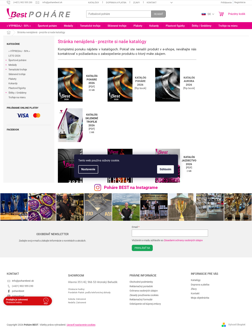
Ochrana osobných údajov (144, 290)
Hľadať (158, 14)
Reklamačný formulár (141, 299)
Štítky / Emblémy (17, 92)
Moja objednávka (200, 297)
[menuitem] (18, 26)
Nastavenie (88, 169)
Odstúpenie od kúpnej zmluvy (145, 303)
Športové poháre (17, 60)
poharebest (18, 291)
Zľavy (136, 2)
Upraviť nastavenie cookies (81, 324)
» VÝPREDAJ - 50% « (19, 51)
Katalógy (93, 2)
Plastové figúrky (17, 88)
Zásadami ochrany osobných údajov (183, 240)
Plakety (12, 79)
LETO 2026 (14, 55)
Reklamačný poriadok (141, 286)
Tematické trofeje (17, 69)
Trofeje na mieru (17, 97)
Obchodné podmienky (141, 281)
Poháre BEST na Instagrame (131, 187)
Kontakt (152, 2)
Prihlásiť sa (142, 248)
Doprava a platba (116, 2)
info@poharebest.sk (23, 280)
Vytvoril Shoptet (236, 324)
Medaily (12, 64)
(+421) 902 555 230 (22, 286)
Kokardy (12, 83)
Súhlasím (165, 169)
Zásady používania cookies (144, 295)
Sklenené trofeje (16, 74)
